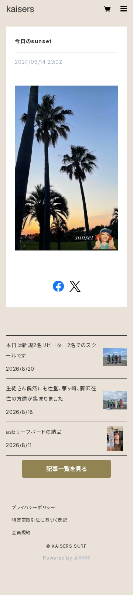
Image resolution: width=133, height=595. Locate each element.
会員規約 (21, 532)
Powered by (58, 558)
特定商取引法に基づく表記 (39, 520)
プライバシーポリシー (33, 507)
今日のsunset (33, 41)
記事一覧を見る (66, 469)
